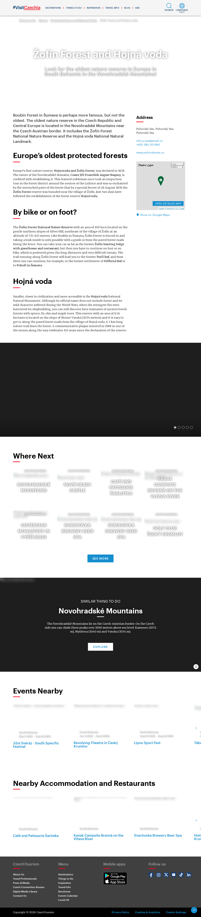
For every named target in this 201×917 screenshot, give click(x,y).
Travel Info (112, 7)
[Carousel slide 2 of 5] (179, 427)
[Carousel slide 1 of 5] (175, 427)
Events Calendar (68, 895)
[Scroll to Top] (194, 910)
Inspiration (93, 7)
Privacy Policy (120, 912)
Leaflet (161, 208)
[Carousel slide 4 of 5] (187, 427)
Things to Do (74, 7)
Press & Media (21, 882)
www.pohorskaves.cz (150, 152)
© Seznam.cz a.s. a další (174, 208)
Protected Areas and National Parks (74, 20)
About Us (18, 874)
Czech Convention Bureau (28, 887)
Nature (43, 20)
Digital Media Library (25, 891)
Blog (127, 7)
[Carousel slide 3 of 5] (183, 427)
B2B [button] (137, 7)
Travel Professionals (25, 878)
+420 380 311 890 (148, 144)
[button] (169, 8)
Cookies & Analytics (147, 912)
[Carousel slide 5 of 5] (191, 427)
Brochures (64, 891)
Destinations (53, 7)
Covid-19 (63, 899)
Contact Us (20, 895)
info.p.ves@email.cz (149, 140)
